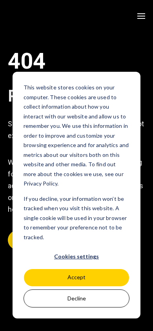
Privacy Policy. (41, 183)
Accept (76, 277)
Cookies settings (76, 256)
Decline (76, 298)
